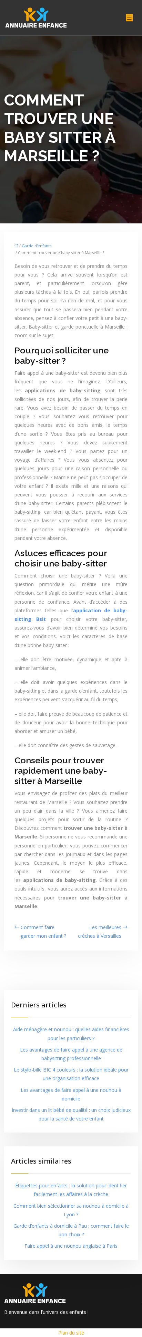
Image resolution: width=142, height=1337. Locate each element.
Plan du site (71, 1332)
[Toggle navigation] (129, 18)
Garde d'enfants (36, 245)
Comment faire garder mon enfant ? (43, 931)
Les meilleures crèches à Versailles (99, 931)
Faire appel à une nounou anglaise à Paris (71, 1246)
